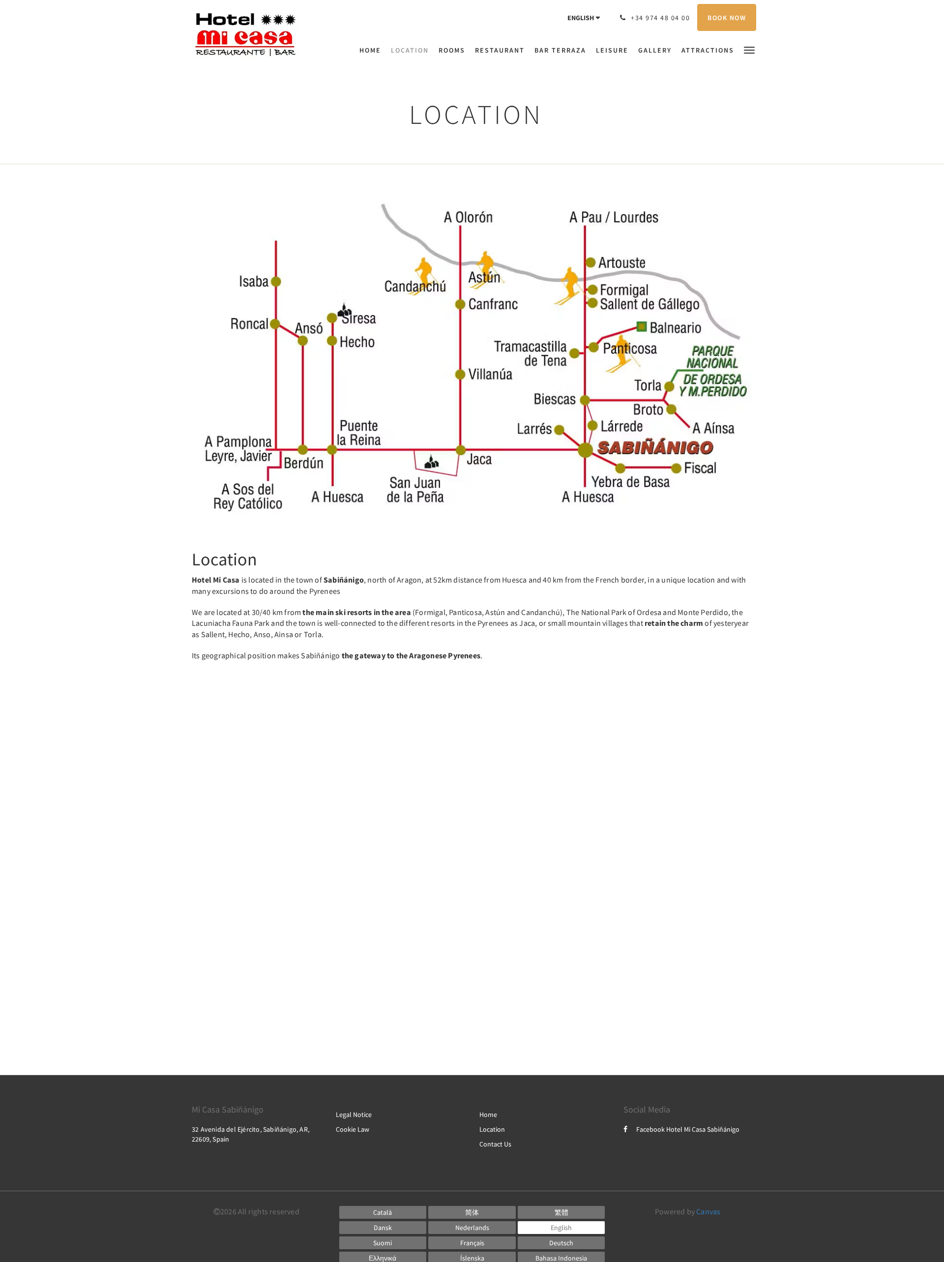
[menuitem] (372, 50)
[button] (749, 49)
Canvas (708, 1211)
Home (488, 1114)
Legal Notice (354, 1114)
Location (492, 1129)
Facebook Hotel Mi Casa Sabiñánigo (687, 1129)
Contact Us (495, 1144)
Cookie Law (352, 1129)
